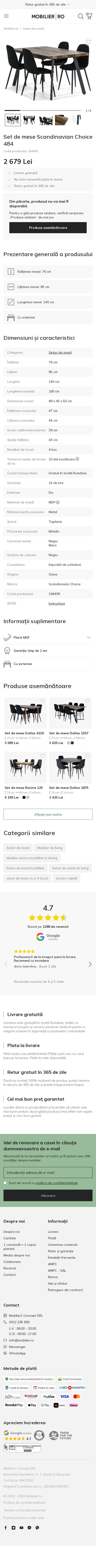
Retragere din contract (65, 1290)
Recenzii (9, 1268)
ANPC (52, 1264)
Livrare (53, 1232)
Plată (52, 1238)
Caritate (9, 1238)
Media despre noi (16, 1255)
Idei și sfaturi (57, 1283)
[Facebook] (7, 1528)
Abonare (48, 1196)
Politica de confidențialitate (24, 1502)
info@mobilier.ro (21, 1340)
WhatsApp (17, 1353)
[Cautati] (80, 16)
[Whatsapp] (39, 1528)
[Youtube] (23, 1528)
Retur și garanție (60, 1251)
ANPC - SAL (57, 1270)
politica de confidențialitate (57, 1183)
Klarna (53, 1277)
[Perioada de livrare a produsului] (77, 461)
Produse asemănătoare (48, 228)
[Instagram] (15, 1528)
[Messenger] (31, 1528)
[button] (48, 4)
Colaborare (12, 1262)
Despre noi (11, 1232)
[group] (48, 957)
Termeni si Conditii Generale (24, 1510)
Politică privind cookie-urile (23, 1518)
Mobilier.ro (11, 28)
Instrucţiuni (57, 603)
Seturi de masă (33, 28)
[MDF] (57, 502)
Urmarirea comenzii (62, 1245)
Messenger (17, 1347)
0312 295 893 (19, 1322)
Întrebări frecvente (61, 1257)
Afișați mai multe (48, 814)
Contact (9, 1275)
